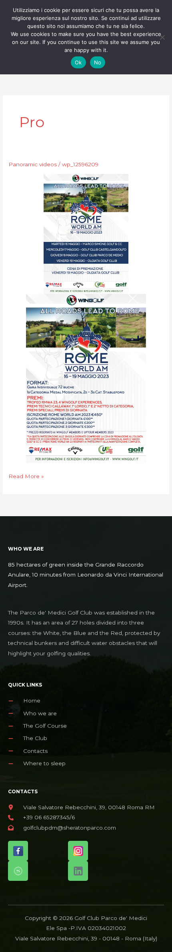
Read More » (26, 476)
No (98, 62)
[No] (162, 37)
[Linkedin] (78, 871)
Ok (78, 62)
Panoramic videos (32, 164)
